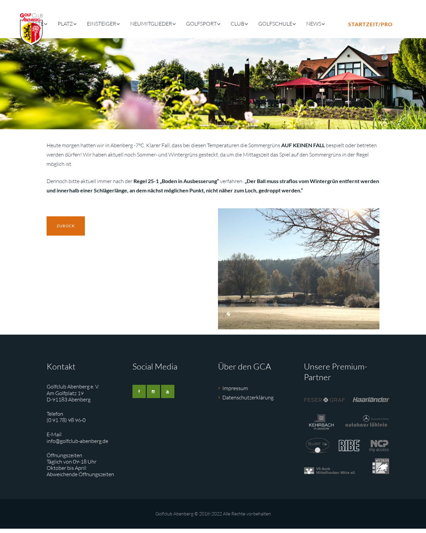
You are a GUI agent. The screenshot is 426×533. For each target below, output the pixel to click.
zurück (66, 225)
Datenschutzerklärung (248, 397)
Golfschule (275, 23)
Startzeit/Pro (370, 24)
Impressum (235, 388)
